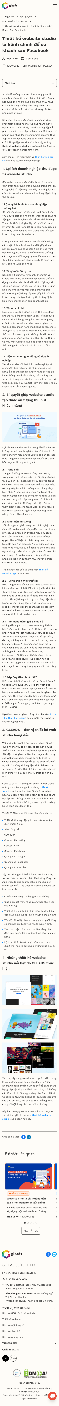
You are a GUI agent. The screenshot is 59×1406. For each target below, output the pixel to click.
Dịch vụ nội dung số (13, 1325)
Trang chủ (8, 16)
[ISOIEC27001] (16, 1372)
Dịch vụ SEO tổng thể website (19, 1313)
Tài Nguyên (26, 16)
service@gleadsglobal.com (21, 1272)
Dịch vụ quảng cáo (12, 1337)
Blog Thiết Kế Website (14, 21)
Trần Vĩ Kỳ (12, 58)
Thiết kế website (11, 1319)
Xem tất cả (31, 1230)
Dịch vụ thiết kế (11, 1331)
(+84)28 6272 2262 (16, 1278)
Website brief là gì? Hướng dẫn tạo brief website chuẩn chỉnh (26, 1200)
